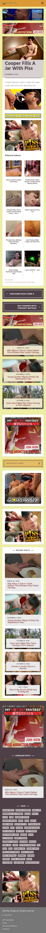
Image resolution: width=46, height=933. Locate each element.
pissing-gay (31, 282)
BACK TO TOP (8, 915)
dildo (33, 820)
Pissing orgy (33, 848)
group (24, 834)
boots (35, 813)
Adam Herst (8, 810)
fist (12, 827)
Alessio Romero (23, 810)
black (27, 813)
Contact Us (6, 929)
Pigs (5, 848)
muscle (32, 841)
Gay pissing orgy (11, 834)
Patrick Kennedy (27, 845)
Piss (25, 282)
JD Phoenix (8, 838)
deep (21, 820)
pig (38, 845)
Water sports (32, 862)
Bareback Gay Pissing (13, 813)
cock (5, 817)
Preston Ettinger (11, 852)
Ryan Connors (18, 859)
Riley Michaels (9, 855)
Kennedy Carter (10, 841)
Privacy (4, 923)
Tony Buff (19, 862)
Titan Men (7, 862)
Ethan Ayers (34, 824)
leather (23, 841)
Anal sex (37, 810)
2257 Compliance (7, 920)
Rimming (22, 855)
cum (6, 282)
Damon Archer (10, 820)
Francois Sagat (32, 827)
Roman (31, 855)
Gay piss (11, 282)
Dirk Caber (8, 824)
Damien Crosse (22, 817)
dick (27, 820)
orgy (15, 845)
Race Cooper (27, 852)
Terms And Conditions (9, 926)
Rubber (6, 859)
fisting (19, 827)
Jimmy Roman (21, 838)
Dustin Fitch (20, 824)
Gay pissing (9, 280)
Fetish (6, 827)
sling (29, 859)
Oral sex (7, 845)
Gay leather (8, 831)
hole (31, 834)
